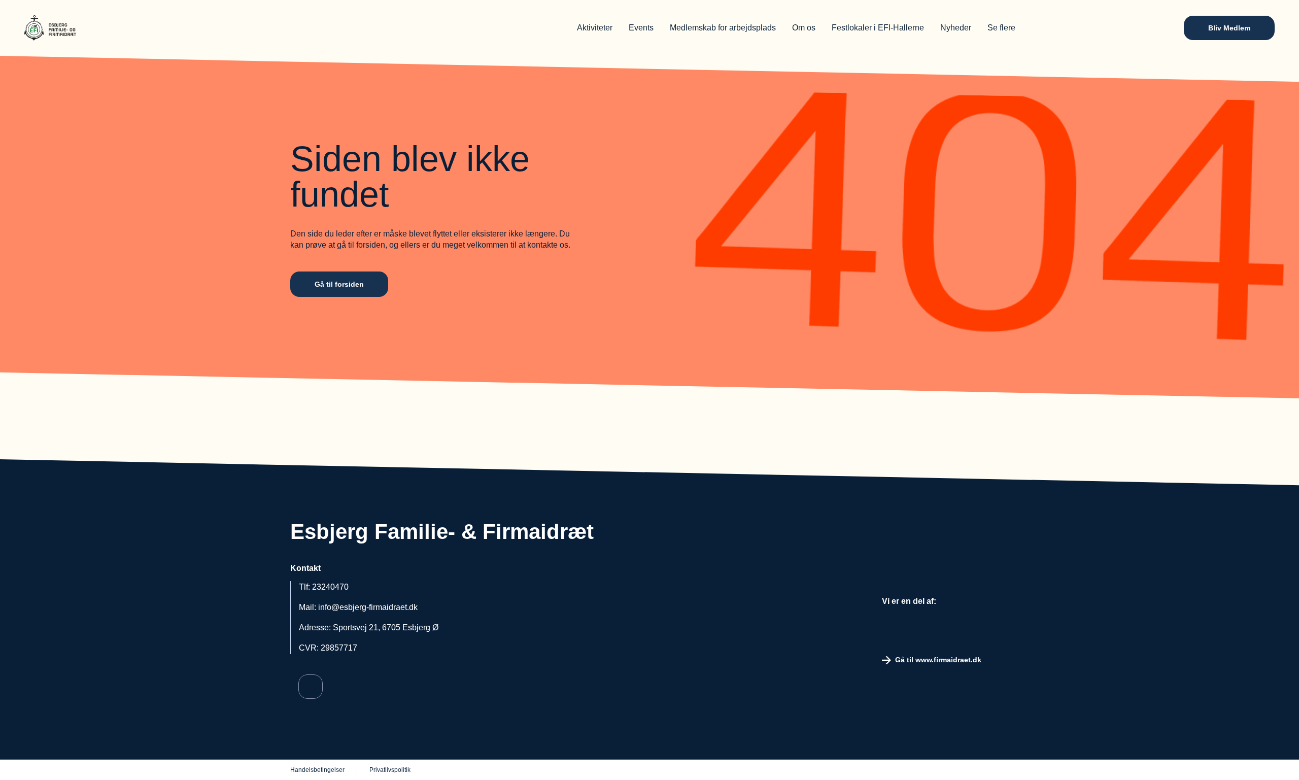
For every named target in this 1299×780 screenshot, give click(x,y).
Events (641, 27)
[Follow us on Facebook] (310, 686)
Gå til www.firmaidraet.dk (938, 660)
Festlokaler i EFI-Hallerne (878, 27)
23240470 (330, 587)
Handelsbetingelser (317, 769)
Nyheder (955, 27)
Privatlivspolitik (390, 769)
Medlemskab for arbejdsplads (723, 27)
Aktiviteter (594, 27)
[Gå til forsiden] (90, 28)
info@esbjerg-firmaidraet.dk (368, 607)
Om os (803, 27)
